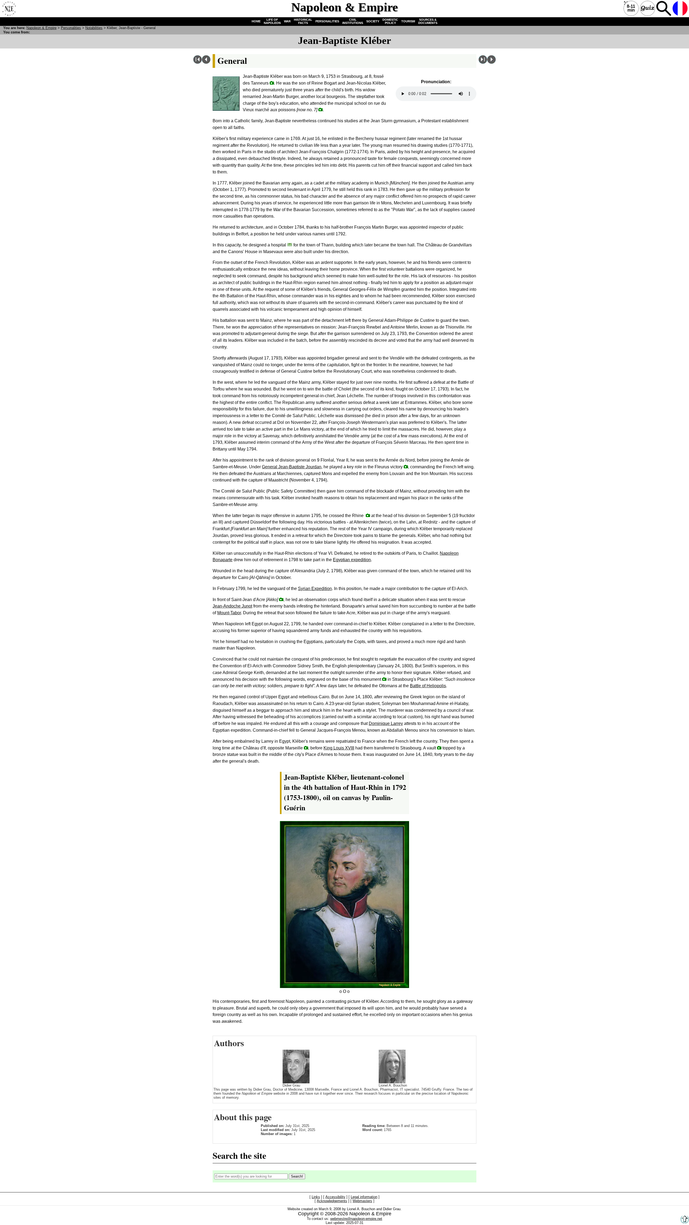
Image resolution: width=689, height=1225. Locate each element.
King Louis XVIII (339, 748)
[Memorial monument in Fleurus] (406, 466)
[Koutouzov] (491, 62)
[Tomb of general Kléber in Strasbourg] (439, 747)
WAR (287, 21)
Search (663, 8)
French (680, 8)
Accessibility (335, 1197)
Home (8, 8)
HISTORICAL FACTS (303, 21)
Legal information (364, 1197)
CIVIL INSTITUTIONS (352, 21)
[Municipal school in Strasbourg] (320, 109)
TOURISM (408, 21)
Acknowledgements (332, 1201)
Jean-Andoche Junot (232, 606)
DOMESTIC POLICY (390, 21)
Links (316, 1197)
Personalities (71, 28)
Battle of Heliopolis (428, 685)
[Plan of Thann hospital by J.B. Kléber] (289, 244)
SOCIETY (372, 21)
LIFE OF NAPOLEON (272, 21)
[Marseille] (306, 747)
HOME (256, 21)
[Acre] (281, 599)
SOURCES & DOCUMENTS (427, 21)
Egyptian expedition (352, 559)
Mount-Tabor (229, 612)
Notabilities (94, 28)
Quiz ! (647, 8)
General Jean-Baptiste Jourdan (291, 467)
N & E (41, 28)
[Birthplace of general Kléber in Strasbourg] (272, 83)
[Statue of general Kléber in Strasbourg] (384, 679)
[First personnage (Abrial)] (197, 62)
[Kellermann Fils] (206, 62)
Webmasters (362, 1201)
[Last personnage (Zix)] (483, 62)
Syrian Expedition (315, 588)
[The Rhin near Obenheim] (368, 515)
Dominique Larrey (386, 723)
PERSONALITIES (327, 21)
